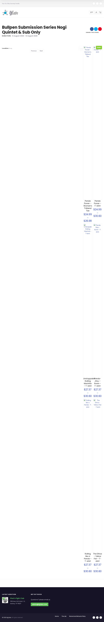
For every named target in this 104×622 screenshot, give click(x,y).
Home (57, 616)
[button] (96, 12)
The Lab (64, 616)
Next (41, 51)
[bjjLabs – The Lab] (10, 12)
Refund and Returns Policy (77, 616)
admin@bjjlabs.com (39, 604)
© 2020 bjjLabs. (6, 617)
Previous (34, 51)
